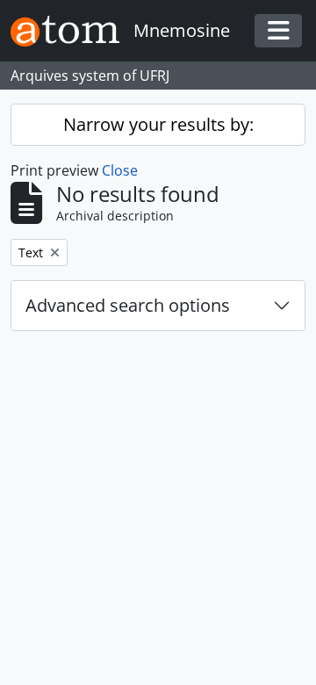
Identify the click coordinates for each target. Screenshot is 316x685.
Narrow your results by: (158, 124)
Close (120, 170)
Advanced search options (127, 305)
